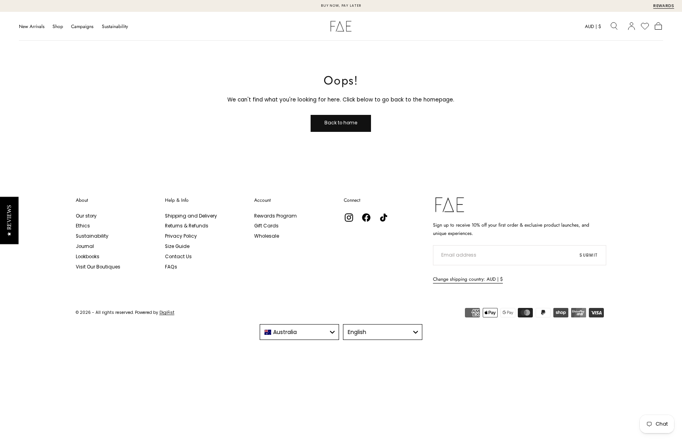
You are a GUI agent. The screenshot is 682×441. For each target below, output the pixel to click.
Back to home (340, 123)
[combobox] (299, 332)
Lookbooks (87, 256)
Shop (57, 27)
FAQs (171, 267)
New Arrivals (32, 27)
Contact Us (178, 256)
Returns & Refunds (186, 226)
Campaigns (82, 27)
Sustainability (115, 27)
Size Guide (177, 246)
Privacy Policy (181, 236)
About (82, 200)
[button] (593, 28)
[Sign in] (631, 26)
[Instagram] (349, 217)
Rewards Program (275, 216)
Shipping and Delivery (191, 216)
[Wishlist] (645, 26)
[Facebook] (366, 217)
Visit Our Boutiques (98, 267)
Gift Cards (266, 226)
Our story (86, 216)
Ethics (83, 226)
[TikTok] (383, 217)
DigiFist (166, 312)
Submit (588, 255)
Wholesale (266, 236)
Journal (85, 246)
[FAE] (450, 204)
